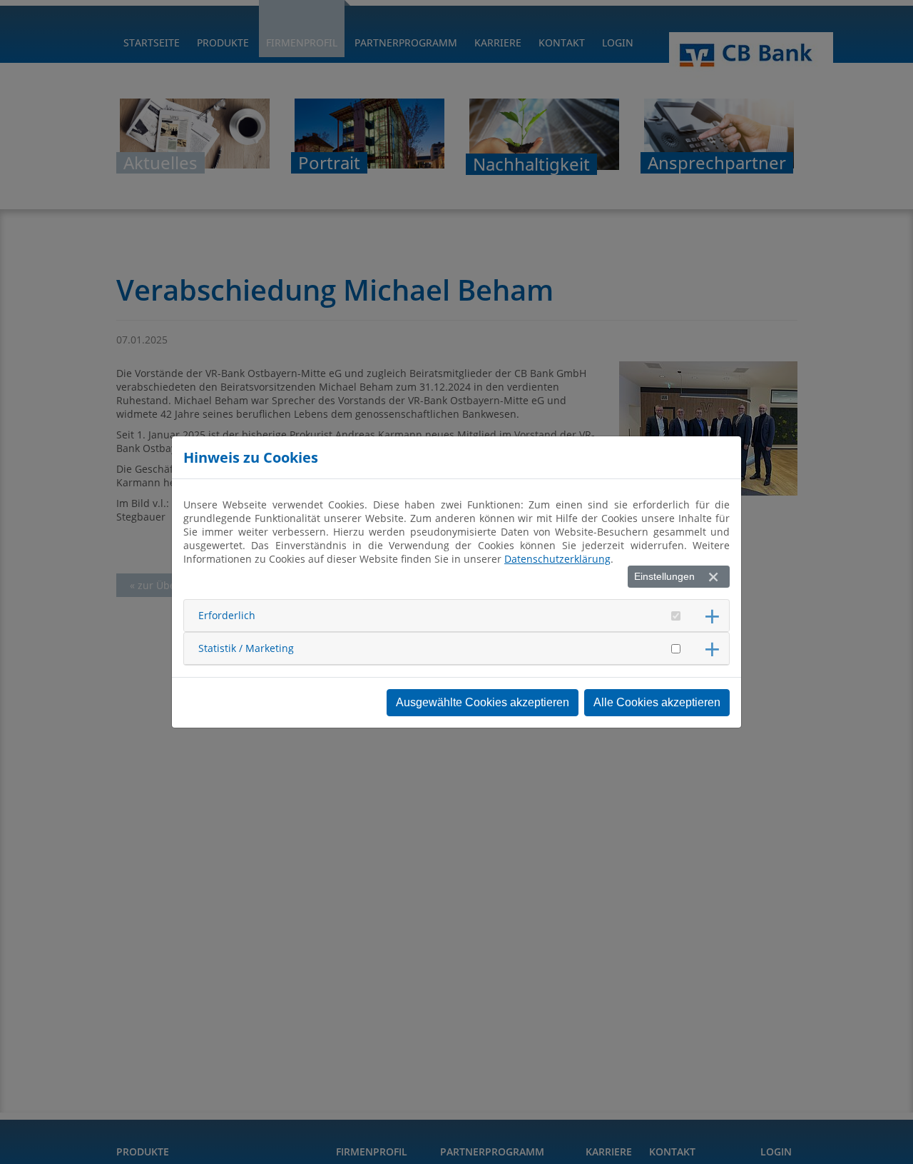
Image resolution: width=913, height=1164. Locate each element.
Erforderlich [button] (226, 615)
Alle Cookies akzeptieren (656, 702)
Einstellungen (664, 576)
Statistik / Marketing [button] (246, 648)
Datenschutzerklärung (557, 559)
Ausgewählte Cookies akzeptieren (482, 702)
